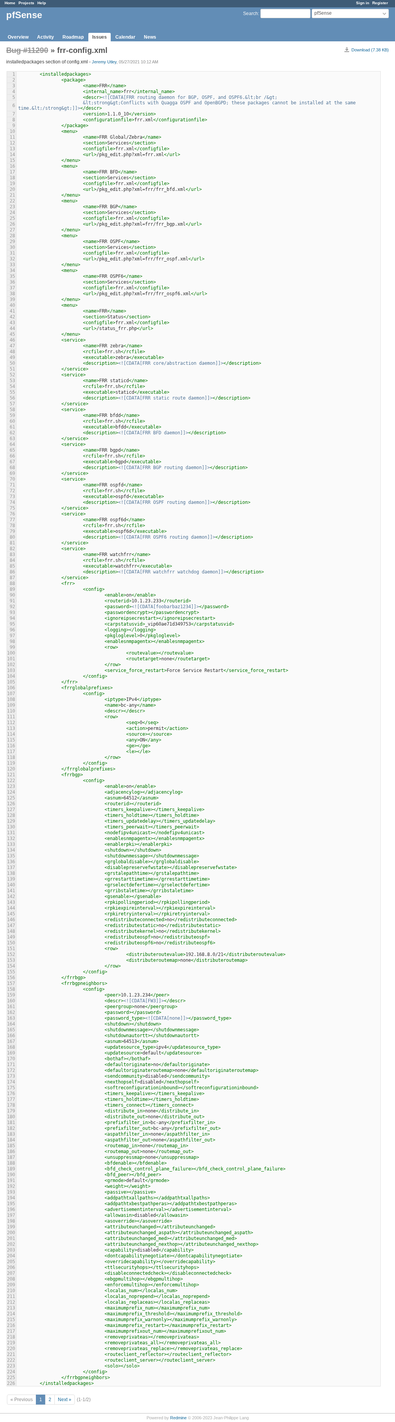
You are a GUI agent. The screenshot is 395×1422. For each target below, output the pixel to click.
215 (11, 1319)
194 (11, 1198)
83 (12, 554)
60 (12, 421)
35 (12, 276)
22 (12, 201)
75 (12, 508)
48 (12, 351)
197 (11, 1215)
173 (11, 1076)
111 (11, 717)
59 (12, 415)
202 (11, 1244)
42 (12, 317)
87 (12, 577)
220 (11, 1348)
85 (12, 566)
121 (11, 774)
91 (12, 601)
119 (11, 763)
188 (11, 1163)
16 (12, 166)
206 (11, 1267)
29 (12, 241)
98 (12, 641)
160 (11, 1001)
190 (11, 1174)
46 (12, 340)
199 (11, 1227)
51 (12, 369)
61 (12, 427)
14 (12, 154)
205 (11, 1261)
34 (12, 270)
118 (11, 757)
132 (11, 838)
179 (11, 1111)
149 (11, 937)
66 (12, 456)
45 (12, 334)
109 (11, 705)
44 (12, 328)
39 (12, 299)
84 (12, 560)
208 (11, 1279)
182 (11, 1128)
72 (12, 490)
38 (12, 293)
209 (11, 1285)
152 (11, 954)
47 (12, 346)
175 (11, 1087)
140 (11, 885)
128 (11, 815)
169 (11, 1053)
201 (11, 1238)
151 (11, 948)
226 (11, 1383)
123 (11, 786)
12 (12, 143)
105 (11, 682)
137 (11, 867)
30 (12, 247)
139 (11, 879)
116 (11, 745)
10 (12, 131)
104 (11, 676)
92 (12, 606)
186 (11, 1151)
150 (11, 943)
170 (11, 1058)
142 (11, 896)
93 (12, 612)
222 (11, 1360)
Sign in (362, 3)
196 (11, 1209)
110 (11, 711)
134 (11, 850)
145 (11, 914)
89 (12, 589)
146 (11, 919)
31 (12, 253)
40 (12, 305)
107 (11, 693)
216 (11, 1325)
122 (11, 780)
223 (11, 1366)
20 (12, 189)
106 (11, 688)
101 (11, 659)
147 (11, 925)
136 (11, 861)
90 (12, 595)
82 (12, 548)
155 (11, 972)
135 (11, 856)
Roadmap (73, 37)
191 (11, 1180)
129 (11, 821)
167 (11, 1041)
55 (12, 392)
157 (11, 983)
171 (11, 1064)
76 (12, 514)
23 (12, 206)
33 (12, 264)
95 (12, 624)
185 (11, 1145)
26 (12, 224)
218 (11, 1337)
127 (11, 809)
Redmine (178, 1417)
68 (12, 467)
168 (11, 1047)
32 (12, 259)
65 (12, 450)
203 (11, 1250)
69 (12, 473)
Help (41, 3)
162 (11, 1012)
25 (12, 218)
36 (12, 282)
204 (11, 1256)
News (150, 37)
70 (12, 479)
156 (11, 977)
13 (12, 148)
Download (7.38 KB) (370, 50)
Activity (45, 37)
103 (11, 670)
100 (11, 653)
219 (11, 1342)
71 (12, 485)
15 (12, 160)
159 (11, 995)
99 (12, 647)
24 (12, 212)
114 (11, 734)
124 (11, 792)
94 (12, 618)
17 (12, 172)
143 (11, 902)
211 (11, 1296)
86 (12, 572)
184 (11, 1140)
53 (12, 380)
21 (12, 195)
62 (12, 432)
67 (12, 461)
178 (11, 1105)
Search (250, 13)
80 (12, 537)
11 (12, 137)
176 (11, 1093)
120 (11, 769)
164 (11, 1024)
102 (11, 664)
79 (12, 531)
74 (12, 502)
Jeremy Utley (104, 62)
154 (11, 966)
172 (11, 1070)
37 (12, 288)
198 (11, 1221)
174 (11, 1082)
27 (12, 230)
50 (12, 363)
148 (11, 931)
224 (11, 1371)
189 (11, 1169)
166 (11, 1035)
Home (10, 3)
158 (11, 989)
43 (12, 322)
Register (380, 3)
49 (12, 357)
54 (12, 386)
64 (12, 444)
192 (11, 1186)
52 (12, 375)
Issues (99, 37)
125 (11, 798)
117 (11, 751)
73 (12, 496)
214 (11, 1314)
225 (11, 1377)
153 (11, 960)
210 (11, 1290)
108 (11, 699)
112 (11, 722)
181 (11, 1122)
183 (11, 1134)
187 (11, 1157)
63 (12, 438)
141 (11, 890)
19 (12, 183)
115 (11, 740)
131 (11, 832)
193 (11, 1192)
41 (12, 311)
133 (11, 844)
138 (11, 873)
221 (11, 1354)
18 (12, 177)
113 (11, 728)
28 (12, 235)
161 (11, 1006)
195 (11, 1203)
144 (11, 908)
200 (11, 1232)
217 (11, 1331)
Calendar (125, 37)
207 (11, 1273)
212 (11, 1302)
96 (12, 630)
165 (11, 1029)
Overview (18, 37)
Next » (64, 1399)
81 (12, 543)
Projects (26, 3)
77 (12, 519)
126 (11, 803)
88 (12, 583)
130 (11, 827)
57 (12, 404)
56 (12, 398)
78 (12, 525)
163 (11, 1018)
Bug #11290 (27, 50)
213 (11, 1308)
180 (11, 1116)
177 (11, 1099)
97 (12, 635)
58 (12, 409)
